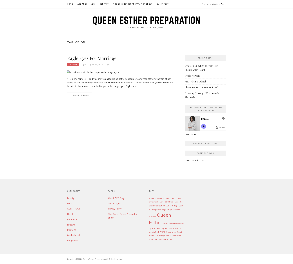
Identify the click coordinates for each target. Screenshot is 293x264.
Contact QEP (114, 203)
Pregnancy (72, 240)
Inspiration (72, 219)
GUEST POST (162, 4)
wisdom (163, 239)
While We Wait (192, 75)
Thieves (158, 236)
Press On (176, 210)
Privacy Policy (114, 208)
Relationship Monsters (172, 224)
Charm (173, 198)
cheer (179, 198)
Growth (152, 206)
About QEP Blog (86, 4)
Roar (154, 228)
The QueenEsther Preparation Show (132, 4)
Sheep (168, 232)
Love (181, 205)
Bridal (157, 198)
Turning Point (170, 236)
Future (176, 202)
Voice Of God (154, 239)
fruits (171, 202)
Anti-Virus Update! (195, 81)
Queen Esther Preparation (146, 20)
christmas (153, 202)
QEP (84, 65)
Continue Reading (79, 95)
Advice (151, 198)
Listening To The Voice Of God (201, 87)
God (181, 202)
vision (179, 236)
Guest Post (162, 205)
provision (152, 216)
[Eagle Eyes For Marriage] (93, 72)
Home (70, 4)
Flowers (160, 202)
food (166, 201)
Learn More (190, 134)
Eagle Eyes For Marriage (91, 58)
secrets (152, 232)
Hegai (176, 206)
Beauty (70, 198)
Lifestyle (73, 65)
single (174, 232)
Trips (163, 236)
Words (169, 239)
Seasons (177, 228)
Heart (170, 206)
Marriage (71, 229)
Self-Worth (160, 231)
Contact (104, 4)
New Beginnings (164, 209)
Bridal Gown (165, 198)
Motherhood (73, 235)
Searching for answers (165, 228)
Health (70, 214)
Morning (152, 210)
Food (69, 203)
